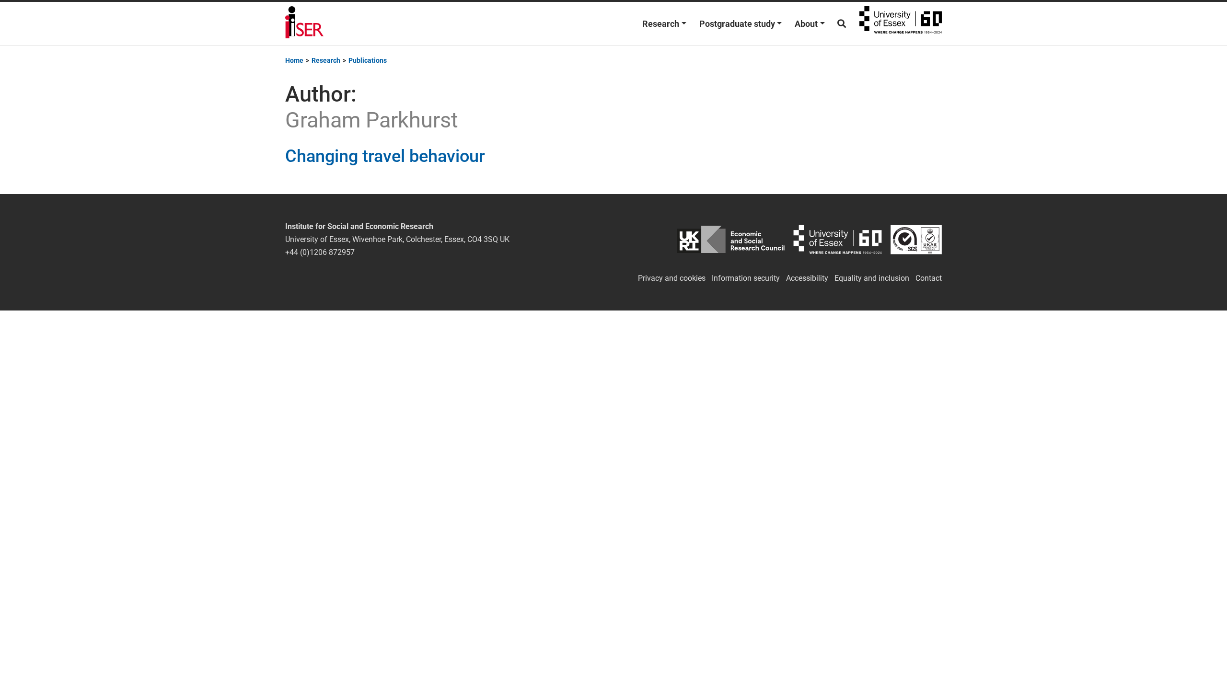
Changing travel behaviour (385, 156)
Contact (928, 278)
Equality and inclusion (871, 278)
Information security (746, 278)
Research (660, 24)
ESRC (731, 239)
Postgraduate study (737, 24)
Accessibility (807, 278)
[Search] (841, 24)
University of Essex (900, 23)
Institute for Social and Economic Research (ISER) (304, 23)
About (806, 24)
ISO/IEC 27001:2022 (916, 239)
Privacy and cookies (672, 278)
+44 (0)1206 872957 (320, 252)
